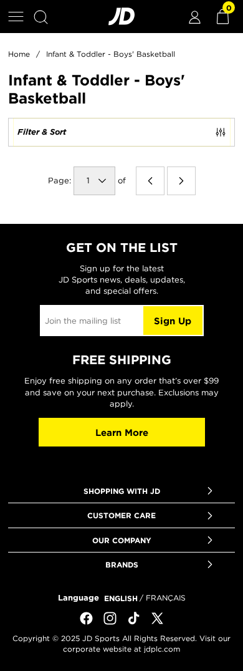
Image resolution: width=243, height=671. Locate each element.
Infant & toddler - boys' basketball (110, 54)
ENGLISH (121, 598)
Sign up (172, 321)
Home (19, 54)
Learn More (121, 432)
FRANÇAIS (166, 597)
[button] (16, 16)
